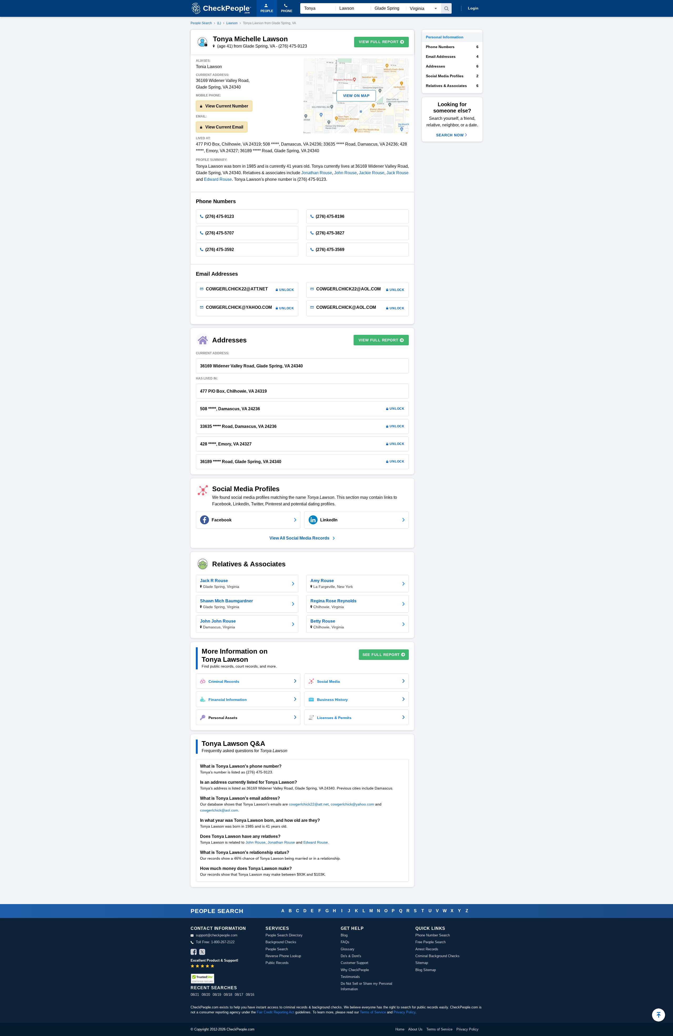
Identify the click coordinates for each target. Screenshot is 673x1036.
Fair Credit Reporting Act (275, 1012)
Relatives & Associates (452, 86)
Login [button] (473, 8)
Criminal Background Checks (437, 956)
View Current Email (223, 127)
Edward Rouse (218, 179)
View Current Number (226, 106)
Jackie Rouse (371, 173)
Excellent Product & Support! (214, 960)
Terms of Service (373, 1012)
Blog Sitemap (425, 970)
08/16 (250, 995)
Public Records (277, 963)
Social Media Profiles (452, 76)
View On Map (356, 96)
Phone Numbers (452, 47)
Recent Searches (214, 988)
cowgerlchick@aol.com (219, 810)
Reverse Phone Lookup (283, 956)
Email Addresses (452, 56)
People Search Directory (284, 935)
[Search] (446, 8)
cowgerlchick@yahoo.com (352, 804)
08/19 (217, 995)
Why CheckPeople (355, 970)
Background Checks (281, 942)
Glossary (347, 949)
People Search (201, 23)
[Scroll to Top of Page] (658, 1015)
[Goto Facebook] (194, 953)
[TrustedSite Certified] (202, 978)
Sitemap (421, 963)
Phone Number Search (432, 935)
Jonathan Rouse (316, 173)
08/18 (228, 995)
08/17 (239, 995)
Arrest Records (426, 949)
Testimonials (350, 977)
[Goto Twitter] (202, 953)
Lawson (232, 23)
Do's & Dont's (351, 956)
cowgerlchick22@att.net (309, 804)
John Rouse (345, 173)
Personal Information (444, 37)
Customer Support (354, 963)
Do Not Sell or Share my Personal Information (366, 986)
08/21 (195, 995)
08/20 (206, 995)
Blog (344, 935)
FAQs (345, 942)
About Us (415, 1029)
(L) (219, 23)
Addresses (452, 66)
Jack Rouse (397, 173)
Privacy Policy (404, 1012)
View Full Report (379, 42)
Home (399, 1029)
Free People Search (430, 942)
